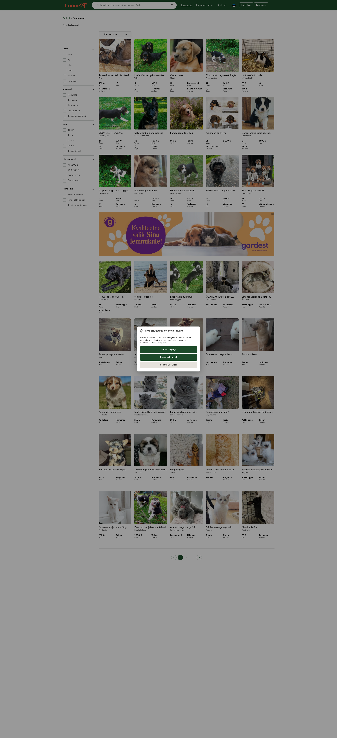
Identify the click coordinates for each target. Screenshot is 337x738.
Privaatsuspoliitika (160, 343)
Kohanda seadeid (168, 365)
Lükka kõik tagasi (168, 357)
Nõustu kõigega (168, 349)
